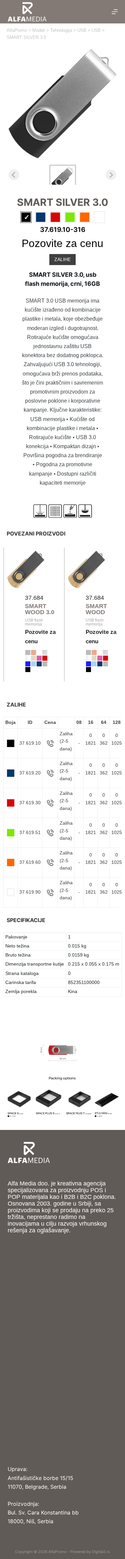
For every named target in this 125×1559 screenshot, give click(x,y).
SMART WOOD (96, 609)
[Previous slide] (14, 174)
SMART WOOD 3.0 (39, 609)
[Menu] (115, 12)
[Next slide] (111, 174)
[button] (62, 175)
